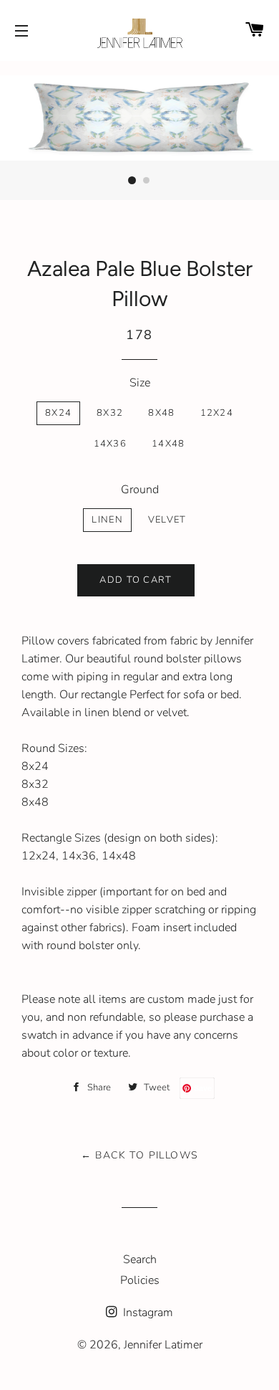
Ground (140, 490)
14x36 (110, 443)
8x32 (110, 412)
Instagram (146, 1312)
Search (140, 1259)
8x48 (161, 412)
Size (139, 383)
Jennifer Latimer (163, 1345)
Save (203, 1087)
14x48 (168, 443)
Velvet (167, 519)
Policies (140, 1280)
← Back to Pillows (140, 1155)
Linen (107, 519)
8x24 (58, 412)
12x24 (217, 412)
